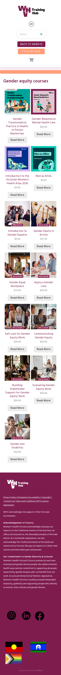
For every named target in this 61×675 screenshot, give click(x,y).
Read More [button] (44, 134)
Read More (17, 140)
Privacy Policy (9, 497)
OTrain (40, 670)
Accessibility (34, 497)
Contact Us (9, 501)
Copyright (46, 497)
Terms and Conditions (26, 501)
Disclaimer (22, 497)
